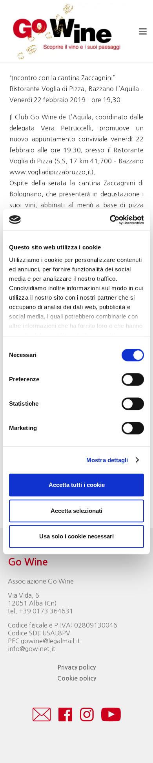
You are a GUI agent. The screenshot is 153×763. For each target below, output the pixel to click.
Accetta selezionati (76, 510)
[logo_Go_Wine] (66, 31)
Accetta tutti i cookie (77, 484)
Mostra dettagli (107, 460)
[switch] (133, 379)
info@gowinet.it (31, 649)
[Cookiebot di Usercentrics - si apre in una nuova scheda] (110, 220)
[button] (143, 31)
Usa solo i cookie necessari (76, 536)
